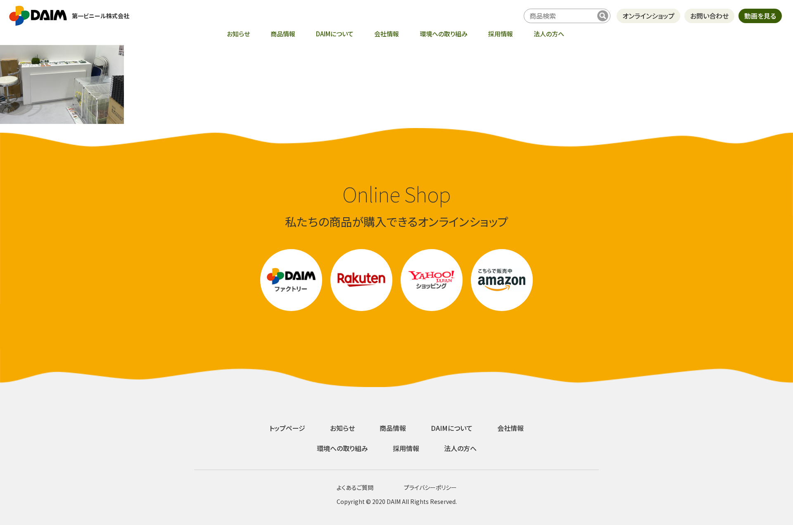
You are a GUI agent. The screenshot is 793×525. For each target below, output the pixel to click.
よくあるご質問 (355, 487)
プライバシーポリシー (430, 487)
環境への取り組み (444, 33)
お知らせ (238, 33)
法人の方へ (549, 33)
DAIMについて (335, 33)
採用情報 (500, 33)
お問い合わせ (709, 16)
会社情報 (386, 33)
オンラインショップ (648, 16)
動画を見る (760, 16)
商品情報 (283, 33)
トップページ (287, 428)
